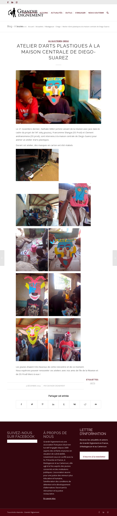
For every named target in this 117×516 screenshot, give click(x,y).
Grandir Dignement (56, 386)
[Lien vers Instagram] (16, 2)
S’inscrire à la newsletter (94, 456)
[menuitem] (29, 12)
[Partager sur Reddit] (85, 404)
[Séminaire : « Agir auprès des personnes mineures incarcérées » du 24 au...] (2, 258)
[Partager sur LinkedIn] (53, 404)
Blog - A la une (15, 26)
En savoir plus (49, 498)
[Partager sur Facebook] (21, 404)
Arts (92, 383)
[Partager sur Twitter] (32, 404)
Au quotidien (55, 41)
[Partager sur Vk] (74, 404)
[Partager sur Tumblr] (64, 404)
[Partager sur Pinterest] (42, 404)
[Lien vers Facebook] (8, 2)
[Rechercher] (107, 12)
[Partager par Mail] (96, 404)
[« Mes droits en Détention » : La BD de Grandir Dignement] (115, 258)
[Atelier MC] (58, 97)
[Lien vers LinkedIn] (12, 2)
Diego (66, 41)
